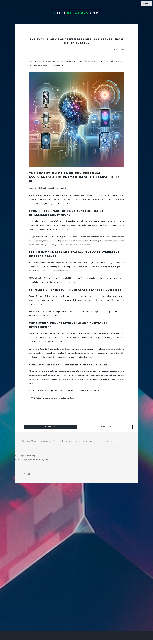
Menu (147, 4)
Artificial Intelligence (38, 460)
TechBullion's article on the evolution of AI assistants (52, 398)
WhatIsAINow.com (45, 188)
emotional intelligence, (97, 441)
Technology (31, 456)
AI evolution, (112, 441)
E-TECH (73, 491)
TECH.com (76, 13)
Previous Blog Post (50, 427)
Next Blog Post (105, 427)
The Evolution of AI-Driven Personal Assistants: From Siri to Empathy (76, 41)
